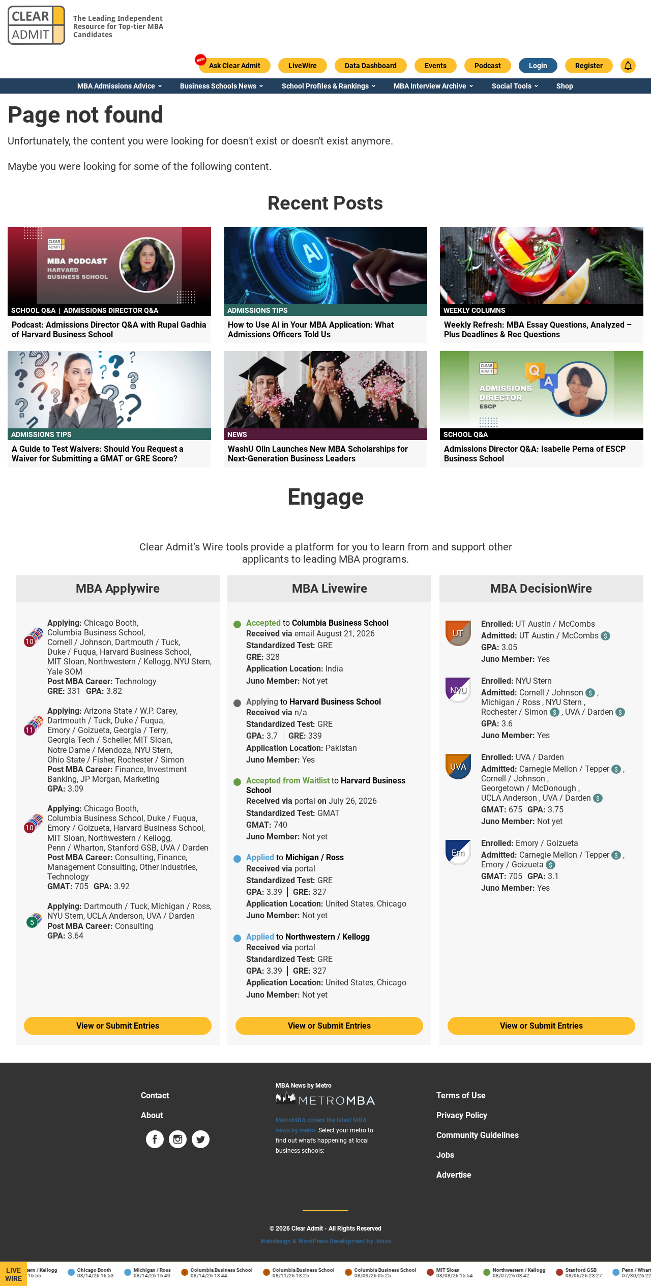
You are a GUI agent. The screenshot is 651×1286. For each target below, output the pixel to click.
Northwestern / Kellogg (511, 1270)
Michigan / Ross (144, 1270)
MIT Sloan (440, 1270)
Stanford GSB (572, 1270)
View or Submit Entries (117, 1026)
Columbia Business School (214, 1270)
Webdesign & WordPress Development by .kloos (325, 1241)
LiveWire (13, 1274)
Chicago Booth (86, 1270)
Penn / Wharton (631, 1270)
